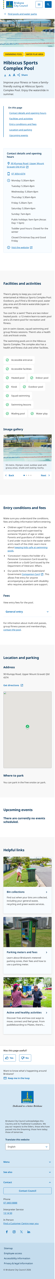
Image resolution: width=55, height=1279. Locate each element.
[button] (22, 75)
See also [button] (7, 1172)
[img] (7, 360)
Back (11, 475)
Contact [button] (7, 1182)
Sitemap (8, 1248)
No (27, 1057)
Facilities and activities (21, 118)
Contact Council (27, 1190)
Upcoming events (18, 135)
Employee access (13, 1253)
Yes (11, 1057)
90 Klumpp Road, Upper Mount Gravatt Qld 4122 (25, 165)
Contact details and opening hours (27, 113)
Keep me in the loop (19, 1078)
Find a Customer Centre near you (21, 1223)
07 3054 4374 (18, 173)
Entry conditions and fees (23, 124)
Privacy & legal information (18, 1263)
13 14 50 (7, 1213)
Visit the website (20, 247)
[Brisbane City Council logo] (15, 4)
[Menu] (39, 4)
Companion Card (31, 574)
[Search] (48, 4)
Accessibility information (17, 1258)
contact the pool (12, 629)
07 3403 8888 (10, 1202)
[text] (21, 360)
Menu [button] (6, 1161)
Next (43, 475)
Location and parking (20, 129)
